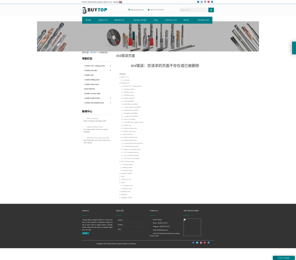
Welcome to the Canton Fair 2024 (98, 138)
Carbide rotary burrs (129, 131)
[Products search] (211, 10)
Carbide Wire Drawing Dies (133, 143)
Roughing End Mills (131, 113)
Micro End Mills (129, 119)
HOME (88, 20)
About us (120, 220)
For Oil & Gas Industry (132, 158)
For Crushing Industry (131, 155)
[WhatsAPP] (294, 48)
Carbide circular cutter (130, 137)
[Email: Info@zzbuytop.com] (294, 52)
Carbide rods (127, 125)
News (119, 229)
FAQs (156, 20)
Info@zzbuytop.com (137, 10)
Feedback (124, 194)
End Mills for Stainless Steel (133, 122)
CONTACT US (171, 20)
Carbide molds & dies (130, 140)
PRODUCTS (119, 20)
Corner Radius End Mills (132, 107)
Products (120, 224)
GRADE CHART (140, 20)
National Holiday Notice (95, 127)
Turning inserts (129, 89)
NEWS (186, 20)
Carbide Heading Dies (131, 146)
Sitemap (133, 243)
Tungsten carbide (126, 197)
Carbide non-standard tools (131, 149)
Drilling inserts (129, 95)
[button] (125, 20)
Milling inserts (129, 92)
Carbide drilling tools (130, 128)
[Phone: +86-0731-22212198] (294, 44)
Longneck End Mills (131, 116)
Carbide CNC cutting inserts (132, 86)
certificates (126, 80)
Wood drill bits (128, 134)
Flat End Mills (129, 101)
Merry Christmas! (92, 118)
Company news (128, 185)
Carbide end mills (128, 98)
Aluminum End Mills (131, 110)
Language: (116, 2)
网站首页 (93, 52)
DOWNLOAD (203, 20)
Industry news (127, 188)
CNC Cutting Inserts (127, 161)
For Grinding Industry (131, 152)
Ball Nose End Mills (131, 104)
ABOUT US (103, 20)
